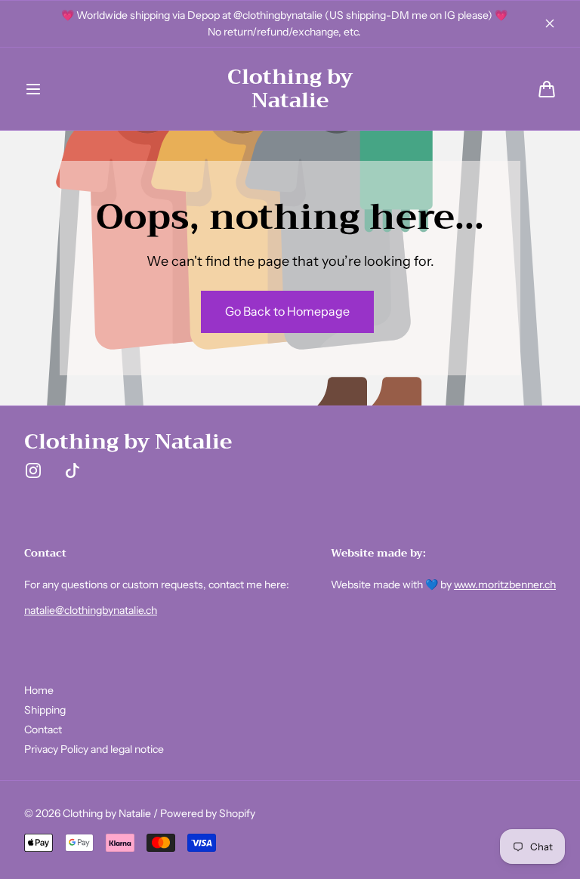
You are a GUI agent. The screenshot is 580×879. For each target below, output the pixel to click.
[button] (33, 89)
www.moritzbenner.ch (505, 584)
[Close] (550, 23)
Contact (43, 729)
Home (39, 690)
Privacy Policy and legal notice (94, 749)
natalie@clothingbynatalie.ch (90, 610)
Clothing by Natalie (107, 813)
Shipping (45, 710)
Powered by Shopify (207, 813)
